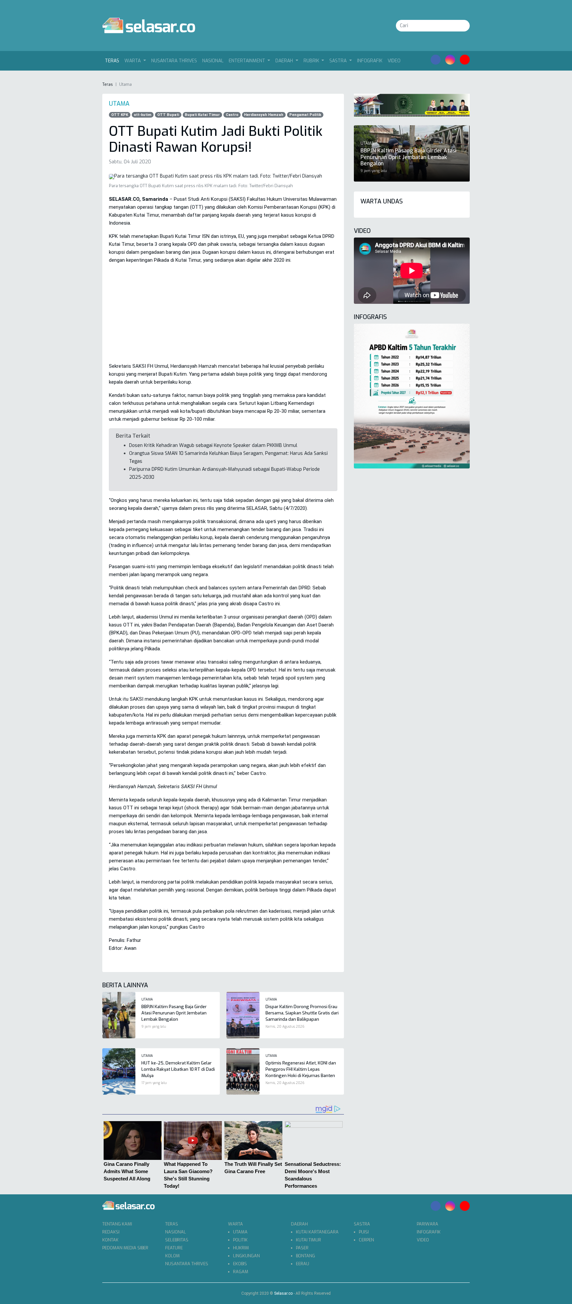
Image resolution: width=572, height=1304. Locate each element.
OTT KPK (119, 115)
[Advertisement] (223, 315)
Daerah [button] (284, 61)
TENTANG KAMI (117, 1224)
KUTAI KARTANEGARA (317, 1232)
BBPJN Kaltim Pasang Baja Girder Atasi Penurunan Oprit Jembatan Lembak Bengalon (174, 1013)
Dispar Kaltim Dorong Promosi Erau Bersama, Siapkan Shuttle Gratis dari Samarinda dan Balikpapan (302, 1013)
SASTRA (362, 1224)
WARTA (235, 1224)
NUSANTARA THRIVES (174, 61)
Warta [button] (133, 61)
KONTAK (110, 1240)
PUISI (364, 1232)
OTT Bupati (168, 115)
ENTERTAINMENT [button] (247, 61)
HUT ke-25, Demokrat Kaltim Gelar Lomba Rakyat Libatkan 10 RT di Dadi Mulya (178, 1069)
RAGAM (240, 1272)
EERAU (302, 1264)
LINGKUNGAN (246, 1256)
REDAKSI (110, 1232)
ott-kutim (142, 115)
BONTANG (305, 1256)
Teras (113, 60)
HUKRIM (241, 1248)
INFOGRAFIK (369, 61)
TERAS (171, 1224)
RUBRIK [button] (312, 61)
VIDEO (394, 61)
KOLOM (172, 1256)
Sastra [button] (338, 61)
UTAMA (240, 1232)
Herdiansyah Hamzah (263, 115)
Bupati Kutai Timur (202, 115)
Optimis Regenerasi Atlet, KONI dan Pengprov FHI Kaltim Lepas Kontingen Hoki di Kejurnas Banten (300, 1069)
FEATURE (174, 1248)
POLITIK (240, 1240)
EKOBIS (240, 1264)
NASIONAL (212, 61)
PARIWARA (427, 1224)
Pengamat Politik (305, 115)
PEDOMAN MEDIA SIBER (125, 1248)
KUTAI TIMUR (308, 1240)
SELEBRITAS (176, 1240)
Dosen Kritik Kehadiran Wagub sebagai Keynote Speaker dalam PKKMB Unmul (213, 445)
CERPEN (366, 1240)
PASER (302, 1248)
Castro (232, 115)
